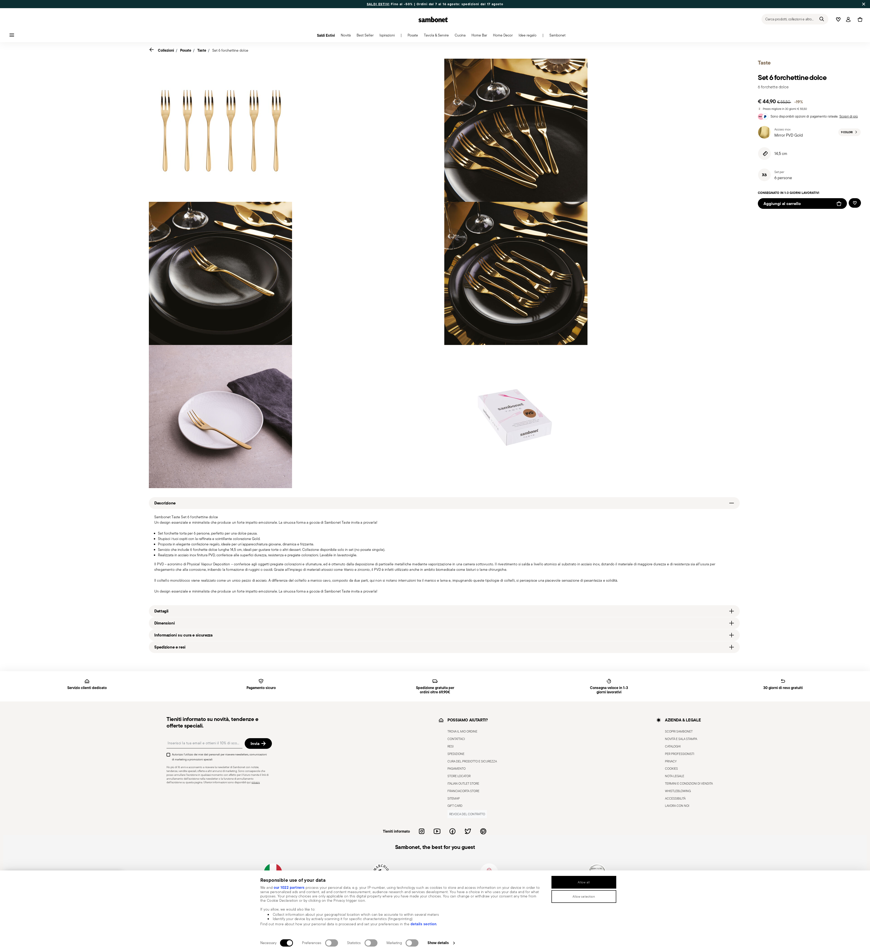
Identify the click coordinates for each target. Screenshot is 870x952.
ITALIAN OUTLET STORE (463, 783)
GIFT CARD (454, 805)
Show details (438, 942)
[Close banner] (863, 4)
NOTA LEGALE (674, 776)
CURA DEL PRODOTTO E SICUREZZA (472, 761)
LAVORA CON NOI (677, 805)
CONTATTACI (456, 739)
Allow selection (584, 896)
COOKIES (671, 768)
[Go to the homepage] (433, 19)
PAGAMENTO (456, 768)
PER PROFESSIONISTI (679, 754)
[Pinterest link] (483, 831)
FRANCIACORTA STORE (463, 791)
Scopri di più (848, 116)
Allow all (584, 882)
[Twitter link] (467, 831)
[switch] (331, 943)
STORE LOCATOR (459, 776)
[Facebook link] (452, 831)
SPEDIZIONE (455, 754)
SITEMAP (453, 798)
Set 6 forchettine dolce (230, 50)
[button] (346, 36)
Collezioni (166, 50)
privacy (255, 782)
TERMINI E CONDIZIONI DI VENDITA (689, 783)
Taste (201, 50)
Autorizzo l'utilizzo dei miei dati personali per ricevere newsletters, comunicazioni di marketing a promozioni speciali (219, 756)
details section (424, 924)
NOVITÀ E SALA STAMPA (681, 739)
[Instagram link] (421, 831)
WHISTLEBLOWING (678, 791)
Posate (185, 50)
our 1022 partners (289, 887)
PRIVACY (671, 761)
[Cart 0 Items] (859, 19)
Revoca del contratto (467, 814)
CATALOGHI (673, 746)
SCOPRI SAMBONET (679, 731)
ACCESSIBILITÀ (675, 798)
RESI (450, 746)
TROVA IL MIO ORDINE (462, 731)
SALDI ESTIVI (378, 4)
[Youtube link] (437, 831)
